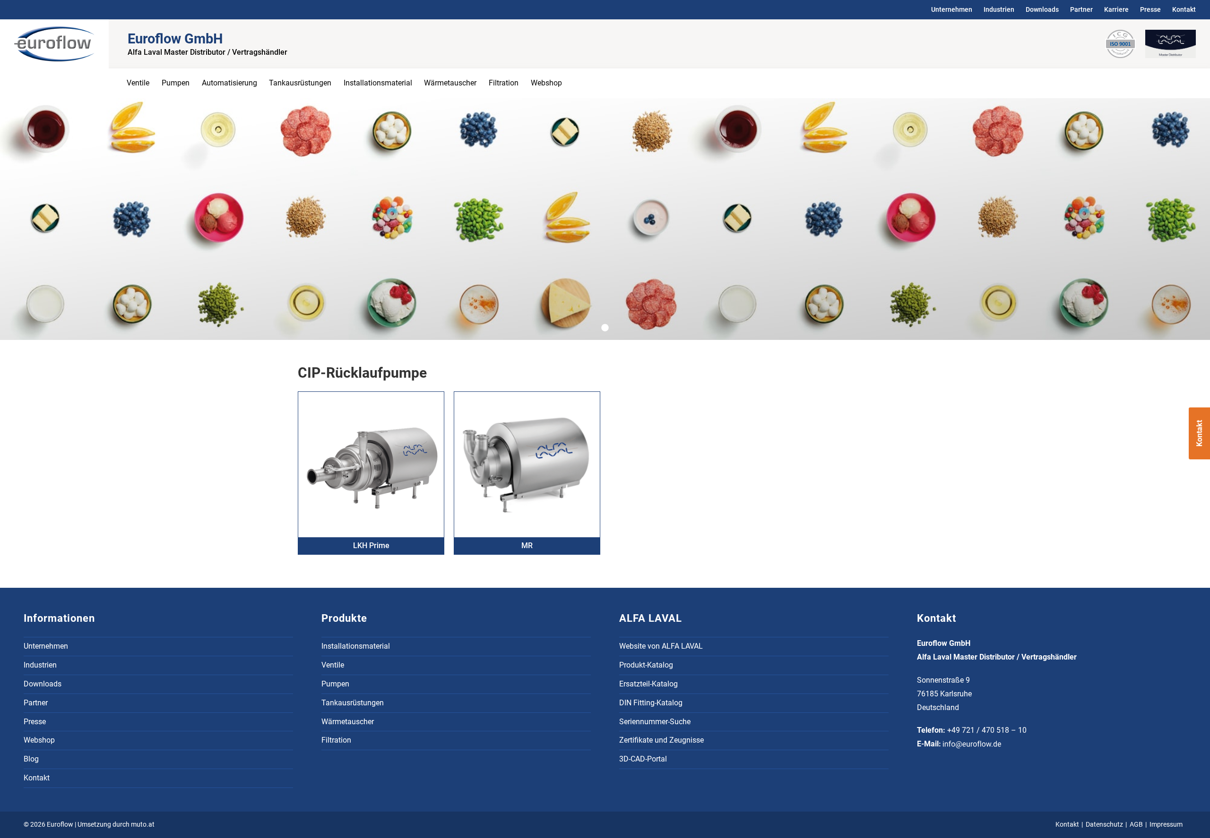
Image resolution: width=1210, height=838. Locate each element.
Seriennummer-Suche (655, 721)
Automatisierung (229, 82)
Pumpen (176, 82)
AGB (1136, 825)
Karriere (1116, 9)
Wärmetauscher (450, 82)
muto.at (143, 825)
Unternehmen (951, 9)
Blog (31, 758)
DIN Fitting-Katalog (651, 702)
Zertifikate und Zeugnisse (661, 740)
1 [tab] (609, 328)
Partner (1081, 9)
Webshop (546, 82)
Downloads (1042, 9)
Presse (1150, 9)
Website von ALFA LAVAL (661, 646)
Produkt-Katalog (646, 664)
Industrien (999, 9)
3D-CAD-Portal (643, 758)
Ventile (138, 82)
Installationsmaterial (378, 82)
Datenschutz (1104, 825)
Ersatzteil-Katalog (648, 683)
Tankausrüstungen (300, 82)
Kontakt (1184, 9)
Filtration (504, 82)
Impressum (1166, 825)
